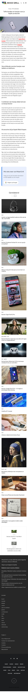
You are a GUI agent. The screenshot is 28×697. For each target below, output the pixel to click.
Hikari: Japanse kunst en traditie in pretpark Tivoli (14, 587)
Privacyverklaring (6, 647)
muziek (3, 601)
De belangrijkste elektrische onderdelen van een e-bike (14, 548)
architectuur (5, 612)
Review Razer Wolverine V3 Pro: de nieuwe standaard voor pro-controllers (13, 362)
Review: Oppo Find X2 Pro (8, 314)
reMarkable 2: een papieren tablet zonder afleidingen (12, 521)
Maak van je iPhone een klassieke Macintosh (13, 495)
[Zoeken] (24, 3)
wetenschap (5, 627)
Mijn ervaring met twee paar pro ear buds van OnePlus (13, 270)
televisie (4, 624)
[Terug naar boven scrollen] (14, 680)
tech (11, 8)
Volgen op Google (12, 182)
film (3, 616)
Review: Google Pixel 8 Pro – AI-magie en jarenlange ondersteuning (12, 389)
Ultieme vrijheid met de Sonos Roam (11, 435)
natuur (3, 622)
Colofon (4, 643)
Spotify (15, 564)
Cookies (4, 645)
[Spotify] (17, 658)
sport (3, 618)
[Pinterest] (14, 658)
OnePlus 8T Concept (7, 411)
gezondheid (4, 336)
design (3, 603)
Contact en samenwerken (8, 640)
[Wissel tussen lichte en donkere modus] (21, 3)
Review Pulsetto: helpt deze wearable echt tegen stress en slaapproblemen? (14, 339)
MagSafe (19, 44)
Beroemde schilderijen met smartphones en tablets (13, 472)
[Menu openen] (26, 3)
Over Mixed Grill (6, 638)
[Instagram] (10, 658)
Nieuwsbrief (5, 649)
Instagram (9, 564)
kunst (3, 469)
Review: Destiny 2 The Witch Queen (14, 536)
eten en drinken (6, 607)
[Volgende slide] (15, 196)
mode (3, 614)
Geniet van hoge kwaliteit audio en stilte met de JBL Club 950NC (14, 217)
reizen (3, 605)
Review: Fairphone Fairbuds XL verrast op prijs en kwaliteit (13, 243)
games (5, 359)
